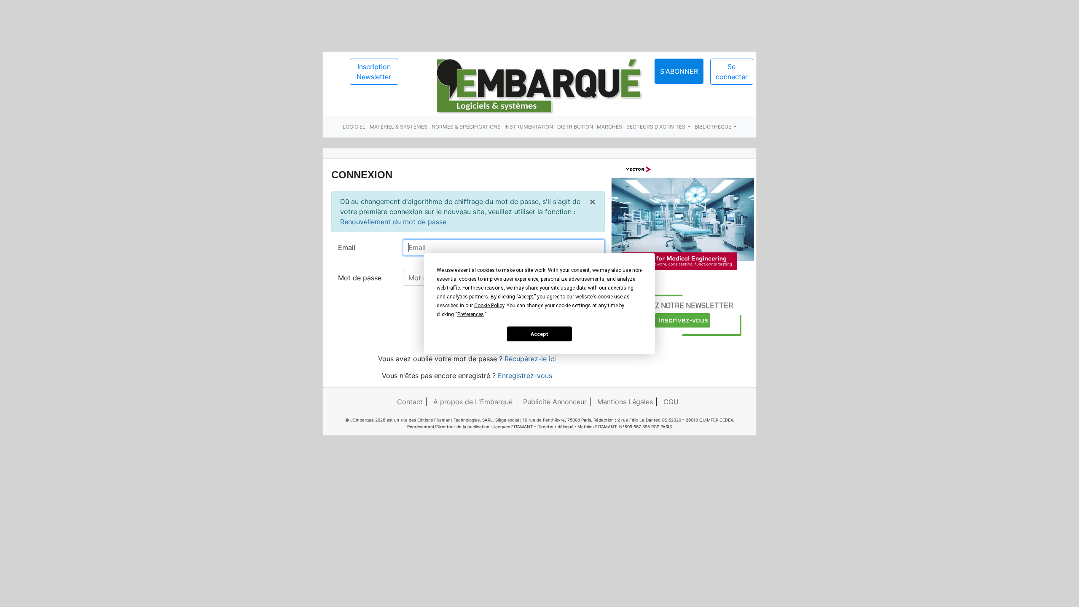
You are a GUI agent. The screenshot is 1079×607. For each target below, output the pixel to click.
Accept (539, 334)
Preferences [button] (470, 314)
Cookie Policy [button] (489, 306)
